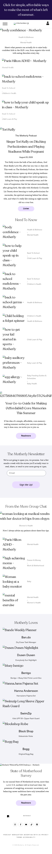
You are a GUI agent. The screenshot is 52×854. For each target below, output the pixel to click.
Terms (19, 837)
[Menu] (5, 24)
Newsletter (17, 834)
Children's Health (9, 93)
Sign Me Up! (26, 484)
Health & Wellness (26, 37)
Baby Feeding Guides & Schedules (36, 377)
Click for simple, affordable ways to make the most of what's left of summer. (26, 10)
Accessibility (29, 837)
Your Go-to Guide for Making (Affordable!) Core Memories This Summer (26, 408)
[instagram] (15, 824)
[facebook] (20, 824)
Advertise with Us (32, 834)
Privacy (45, 834)
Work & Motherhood (35, 565)
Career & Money (34, 560)
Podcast (7, 834)
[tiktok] (31, 824)
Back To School (8, 88)
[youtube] (26, 824)
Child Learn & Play (9, 119)
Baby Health (32, 383)
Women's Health (26, 525)
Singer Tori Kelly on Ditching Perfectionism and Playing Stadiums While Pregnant (26, 146)
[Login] (47, 24)
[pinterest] (37, 824)
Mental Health (26, 42)
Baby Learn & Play (34, 363)
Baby (29, 581)
